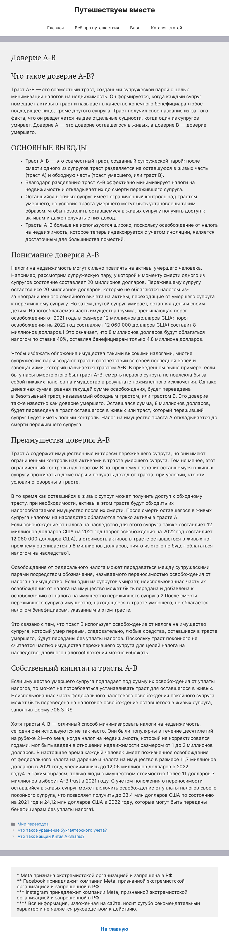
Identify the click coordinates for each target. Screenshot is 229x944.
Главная (55, 27)
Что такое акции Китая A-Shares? (51, 836)
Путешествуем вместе (114, 10)
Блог (135, 27)
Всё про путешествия (97, 27)
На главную (114, 929)
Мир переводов (33, 824)
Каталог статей (166, 27)
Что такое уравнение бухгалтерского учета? (62, 830)
